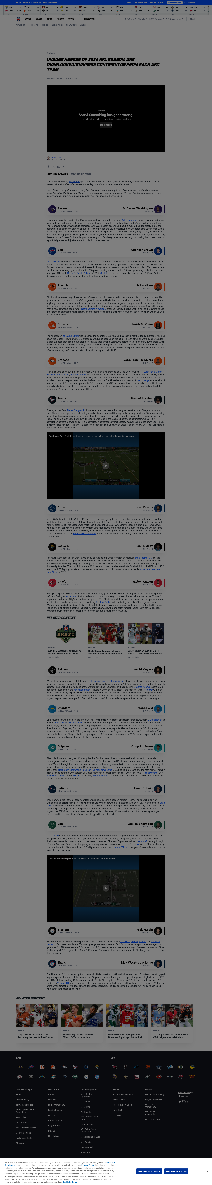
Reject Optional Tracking (149, 1171)
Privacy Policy (87, 1165)
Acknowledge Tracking (176, 1171)
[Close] (207, 1171)
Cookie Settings (70, 1182)
